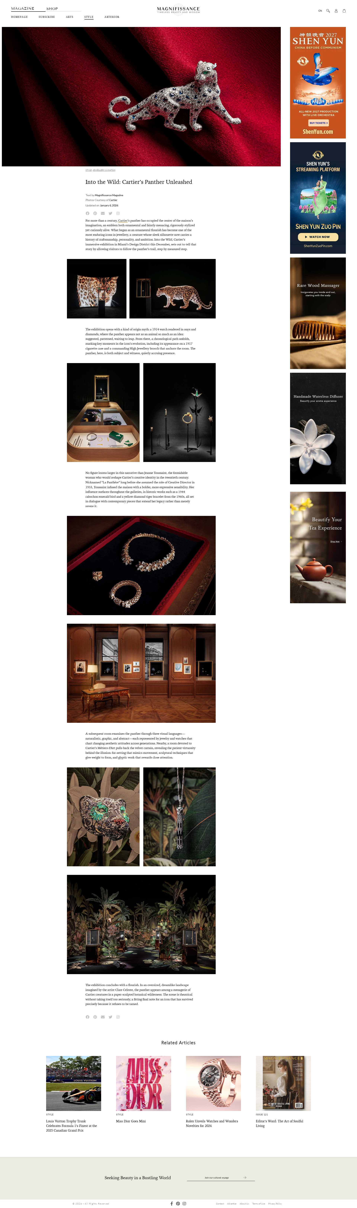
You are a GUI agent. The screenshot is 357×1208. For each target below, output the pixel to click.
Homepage (19, 17)
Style (89, 17)
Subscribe (47, 17)
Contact (220, 1203)
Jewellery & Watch (104, 170)
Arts (69, 17)
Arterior (112, 17)
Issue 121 (262, 1114)
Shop (52, 9)
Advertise (231, 1203)
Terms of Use (258, 1203)
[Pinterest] (178, 1204)
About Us (244, 1203)
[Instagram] (184, 1204)
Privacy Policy (275, 1203)
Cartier (123, 221)
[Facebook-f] (172, 1204)
